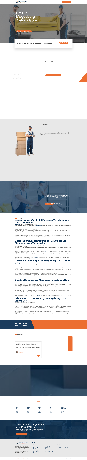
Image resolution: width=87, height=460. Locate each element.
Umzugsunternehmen (38, 225)
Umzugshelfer (46, 251)
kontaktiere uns (36, 257)
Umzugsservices (39, 295)
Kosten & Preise (56, 1)
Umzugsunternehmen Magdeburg (36, 1)
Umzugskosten (17, 224)
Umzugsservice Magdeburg (47, 1)
